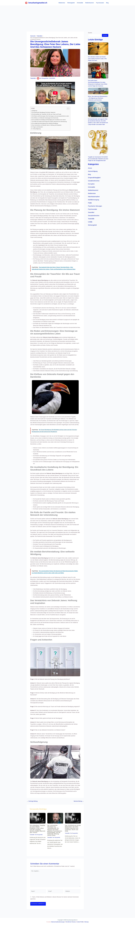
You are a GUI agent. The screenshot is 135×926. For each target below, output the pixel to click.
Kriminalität (80, 2)
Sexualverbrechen (93, 215)
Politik (90, 203)
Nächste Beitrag (79, 801)
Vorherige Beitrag (32, 801)
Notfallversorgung (93, 199)
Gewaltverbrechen (93, 181)
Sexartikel (91, 212)
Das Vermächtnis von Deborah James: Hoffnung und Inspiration (46, 125)
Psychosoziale (100, 2)
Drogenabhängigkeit (94, 177)
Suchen (90, 32)
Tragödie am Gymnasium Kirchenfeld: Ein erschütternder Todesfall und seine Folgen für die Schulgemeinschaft (98, 158)
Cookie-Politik (80, 921)
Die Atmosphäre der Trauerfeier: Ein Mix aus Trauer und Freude (46, 114)
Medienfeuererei (89, 2)
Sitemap (86, 921)
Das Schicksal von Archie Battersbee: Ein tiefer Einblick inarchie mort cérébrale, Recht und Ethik (73, 828)
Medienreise (62, 2)
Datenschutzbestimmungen (58, 921)
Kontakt (48, 921)
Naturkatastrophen (94, 196)
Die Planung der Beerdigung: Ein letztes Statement (43, 112)
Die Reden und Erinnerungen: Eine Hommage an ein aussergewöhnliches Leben (50, 116)
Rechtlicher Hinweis (71, 921)
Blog (107, 2)
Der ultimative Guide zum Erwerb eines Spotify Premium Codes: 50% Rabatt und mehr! (97, 58)
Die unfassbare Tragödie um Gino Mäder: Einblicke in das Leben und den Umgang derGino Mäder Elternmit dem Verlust (37, 829)
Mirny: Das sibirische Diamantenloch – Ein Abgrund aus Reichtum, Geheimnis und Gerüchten (97, 98)
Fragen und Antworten (38, 127)
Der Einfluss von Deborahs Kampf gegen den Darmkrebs (45, 117)
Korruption (91, 184)
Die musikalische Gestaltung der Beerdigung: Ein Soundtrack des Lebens (49, 119)
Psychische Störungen (95, 206)
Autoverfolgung (92, 171)
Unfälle (90, 222)
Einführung (34, 110)
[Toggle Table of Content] (67, 108)
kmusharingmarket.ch (37, 3)
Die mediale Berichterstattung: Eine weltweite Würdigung (45, 123)
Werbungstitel (71, 2)
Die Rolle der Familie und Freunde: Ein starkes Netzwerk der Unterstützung (49, 121)
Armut (90, 168)
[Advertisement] (67, 16)
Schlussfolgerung (37, 128)
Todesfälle (33, 78)
